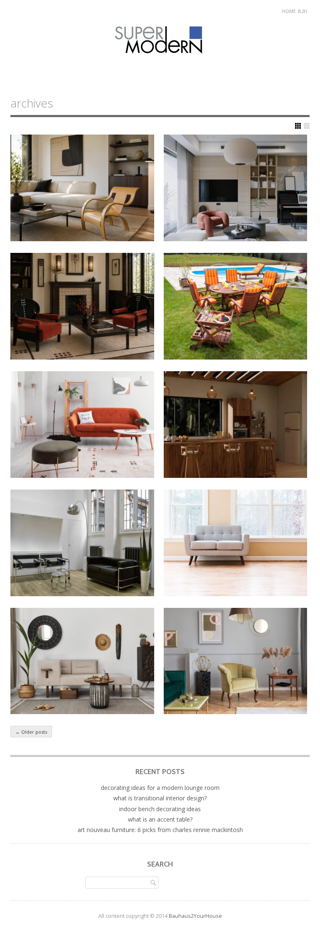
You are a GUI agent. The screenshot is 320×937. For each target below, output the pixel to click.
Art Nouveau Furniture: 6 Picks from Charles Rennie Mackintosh (160, 830)
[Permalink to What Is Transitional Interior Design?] (236, 188)
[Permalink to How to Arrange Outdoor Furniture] (236, 306)
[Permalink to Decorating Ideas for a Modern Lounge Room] (82, 188)
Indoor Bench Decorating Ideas (160, 809)
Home (289, 11)
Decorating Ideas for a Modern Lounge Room (160, 788)
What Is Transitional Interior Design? (160, 798)
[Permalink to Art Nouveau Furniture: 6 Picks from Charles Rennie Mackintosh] (82, 306)
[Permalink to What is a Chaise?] (82, 661)
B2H (302, 11)
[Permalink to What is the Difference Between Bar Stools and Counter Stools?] (236, 424)
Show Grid (298, 126)
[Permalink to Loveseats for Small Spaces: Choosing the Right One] (236, 543)
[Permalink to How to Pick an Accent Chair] (236, 661)
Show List (307, 126)
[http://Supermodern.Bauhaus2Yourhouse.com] (160, 62)
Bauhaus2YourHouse (195, 916)
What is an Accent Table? (160, 819)
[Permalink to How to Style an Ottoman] (82, 424)
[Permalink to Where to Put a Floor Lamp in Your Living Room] (82, 543)
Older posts (31, 732)
